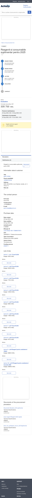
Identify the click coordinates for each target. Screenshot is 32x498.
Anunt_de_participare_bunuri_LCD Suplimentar (15, 425)
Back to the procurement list (8, 42)
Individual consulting (21, 493)
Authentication (21, 1)
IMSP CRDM (7, 176)
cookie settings (5, 488)
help (18, 484)
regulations (4, 486)
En (28, 1)
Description (5, 157)
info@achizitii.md (23, 486)
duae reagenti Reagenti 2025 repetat (13, 417)
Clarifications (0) (6, 160)
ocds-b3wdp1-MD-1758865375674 (12, 230)
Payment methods (21, 491)
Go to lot (9, 263)
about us (3, 484)
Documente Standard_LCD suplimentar (13, 408)
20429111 (6, 246)
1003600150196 (8, 180)
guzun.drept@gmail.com (10, 208)
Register (15, 1)
